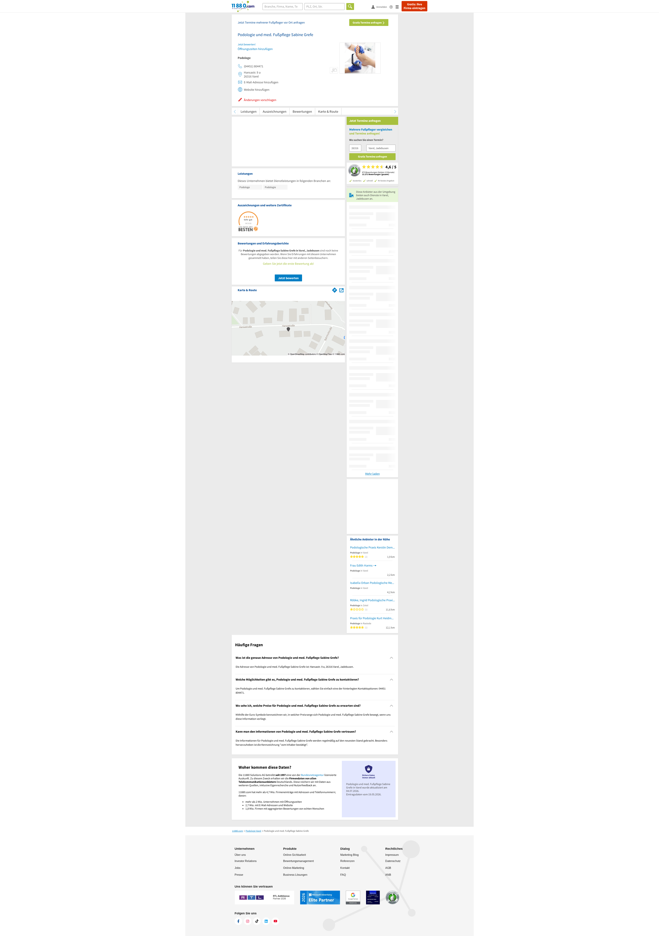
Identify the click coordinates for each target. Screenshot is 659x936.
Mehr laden (372, 474)
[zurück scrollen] (235, 111)
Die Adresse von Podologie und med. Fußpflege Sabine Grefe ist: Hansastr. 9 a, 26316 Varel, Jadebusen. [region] (295, 666)
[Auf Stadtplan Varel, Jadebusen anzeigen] (341, 290)
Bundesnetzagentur (312, 775)
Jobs (237, 867)
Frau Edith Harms (361, 565)
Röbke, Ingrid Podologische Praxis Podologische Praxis (372, 600)
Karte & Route (328, 111)
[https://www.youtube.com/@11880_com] (275, 921)
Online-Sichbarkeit (294, 854)
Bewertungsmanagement (298, 861)
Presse (239, 874)
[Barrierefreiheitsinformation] (393, 6)
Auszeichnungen (274, 111)
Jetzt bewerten (288, 278)
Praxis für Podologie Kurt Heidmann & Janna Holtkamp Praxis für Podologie (372, 618)
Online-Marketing (293, 867)
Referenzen (347, 861)
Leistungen (249, 111)
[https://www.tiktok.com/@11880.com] (257, 921)
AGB (388, 867)
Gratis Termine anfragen (367, 22)
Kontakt (345, 867)
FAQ (343, 874)
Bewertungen (302, 111)
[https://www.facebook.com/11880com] (238, 921)
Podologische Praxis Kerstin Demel (372, 547)
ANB (388, 874)
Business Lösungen (295, 874)
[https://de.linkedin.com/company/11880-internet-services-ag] (266, 921)
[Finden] (350, 6)
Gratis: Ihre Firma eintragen (414, 6)
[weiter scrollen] (395, 111)
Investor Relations (246, 861)
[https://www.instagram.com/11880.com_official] (247, 921)
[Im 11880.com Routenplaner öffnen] (334, 289)
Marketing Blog (349, 854)
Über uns (240, 854)
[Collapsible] (391, 657)
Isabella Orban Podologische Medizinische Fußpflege (372, 583)
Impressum (392, 854)
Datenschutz (393, 861)
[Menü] (399, 6)
